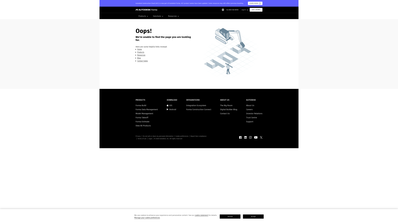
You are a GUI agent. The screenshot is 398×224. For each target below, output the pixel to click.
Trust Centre (251, 117)
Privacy (138, 136)
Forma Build (141, 105)
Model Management (144, 113)
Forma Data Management (147, 109)
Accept (253, 216)
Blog (139, 58)
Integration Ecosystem (196, 105)
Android (172, 109)
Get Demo (256, 10)
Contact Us (225, 113)
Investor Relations (254, 113)
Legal (150, 139)
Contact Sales (142, 61)
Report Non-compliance (198, 136)
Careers (249, 109)
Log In (243, 10)
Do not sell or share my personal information (158, 136)
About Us (250, 105)
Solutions (157, 16)
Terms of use (142, 139)
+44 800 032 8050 (232, 10)
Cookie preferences (181, 136)
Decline (230, 216)
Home (139, 49)
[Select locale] (223, 10)
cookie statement (201, 215)
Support (249, 121)
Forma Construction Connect (198, 109)
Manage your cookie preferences (147, 218)
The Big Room (226, 105)
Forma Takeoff (142, 117)
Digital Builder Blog (228, 109)
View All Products (143, 125)
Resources (172, 16)
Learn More (253, 3)
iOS (170, 105)
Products (142, 16)
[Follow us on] (240, 137)
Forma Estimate (142, 121)
